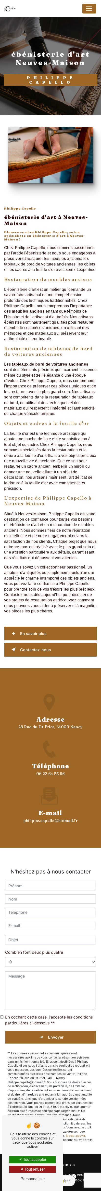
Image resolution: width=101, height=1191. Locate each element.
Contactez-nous (35, 649)
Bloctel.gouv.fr (75, 1136)
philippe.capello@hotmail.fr (50, 820)
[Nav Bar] (89, 8)
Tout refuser (34, 1169)
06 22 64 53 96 (50, 773)
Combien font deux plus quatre (34, 952)
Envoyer (55, 1037)
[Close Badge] (73, 1176)
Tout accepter (34, 1159)
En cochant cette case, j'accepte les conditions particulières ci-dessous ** (49, 1020)
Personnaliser (33, 1179)
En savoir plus (33, 633)
